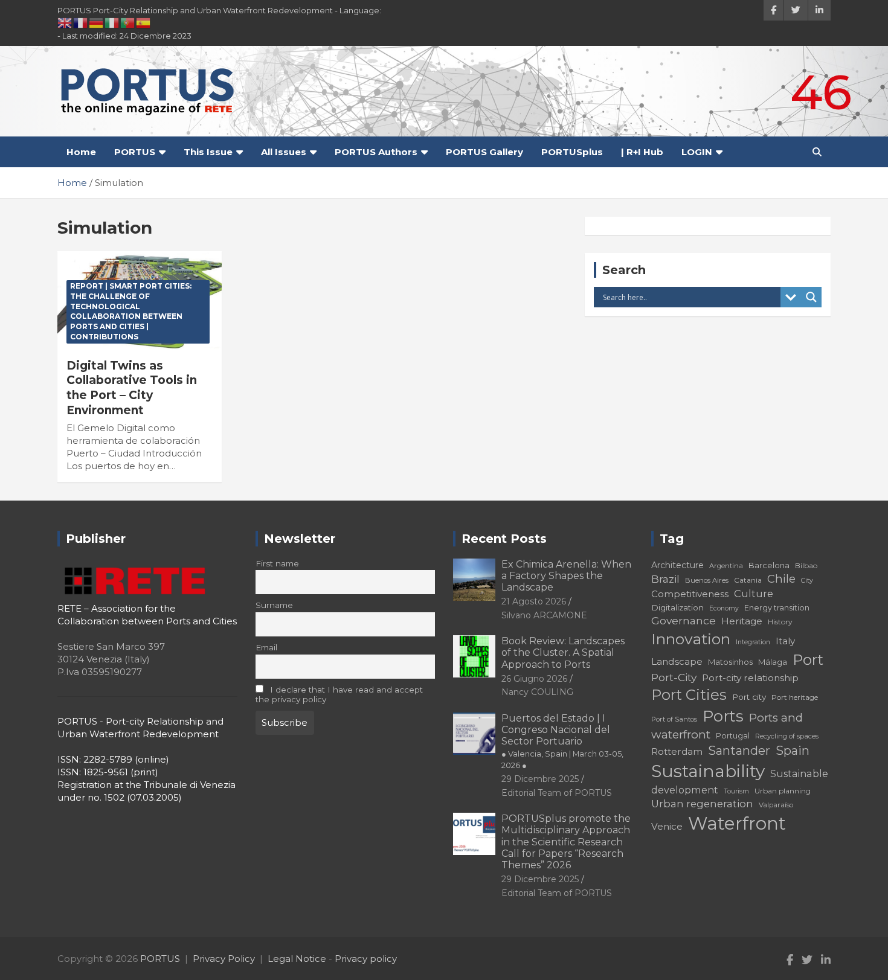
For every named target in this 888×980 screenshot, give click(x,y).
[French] (81, 22)
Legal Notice (297, 958)
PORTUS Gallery (484, 152)
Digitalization (677, 607)
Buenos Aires (707, 580)
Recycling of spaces (787, 736)
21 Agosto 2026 (533, 601)
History (780, 621)
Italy (785, 641)
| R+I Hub (642, 152)
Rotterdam (677, 751)
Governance (683, 620)
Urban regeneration (702, 804)
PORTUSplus (572, 152)
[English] (65, 22)
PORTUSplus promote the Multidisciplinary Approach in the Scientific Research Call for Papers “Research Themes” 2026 (566, 842)
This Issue (208, 152)
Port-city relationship (750, 678)
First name (277, 563)
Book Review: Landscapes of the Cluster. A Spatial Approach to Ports (563, 652)
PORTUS (134, 152)
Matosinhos (730, 662)
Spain (792, 750)
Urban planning (782, 790)
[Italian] (112, 22)
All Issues (283, 152)
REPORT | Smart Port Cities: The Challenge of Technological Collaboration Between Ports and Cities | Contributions (130, 311)
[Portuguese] (128, 22)
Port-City (674, 677)
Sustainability (708, 771)
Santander (739, 750)
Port (808, 659)
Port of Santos (674, 719)
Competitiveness (690, 594)
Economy (724, 608)
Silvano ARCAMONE (544, 615)
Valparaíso (776, 805)
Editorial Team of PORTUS (556, 792)
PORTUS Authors (376, 152)
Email (266, 647)
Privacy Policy (224, 958)
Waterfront (737, 823)
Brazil (665, 578)
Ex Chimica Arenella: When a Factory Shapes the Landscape (566, 576)
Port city (749, 697)
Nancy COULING (537, 692)
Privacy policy (366, 958)
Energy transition (776, 607)
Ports (723, 715)
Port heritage (794, 697)
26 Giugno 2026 (534, 678)
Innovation (690, 639)
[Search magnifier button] (811, 297)
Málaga (772, 662)
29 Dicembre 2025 (540, 778)
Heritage (741, 621)
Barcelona (769, 565)
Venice (667, 826)
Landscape (677, 661)
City (807, 580)
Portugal (733, 735)
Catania (748, 579)
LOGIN (696, 152)
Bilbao (806, 565)
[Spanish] (144, 22)
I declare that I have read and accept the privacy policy (339, 694)
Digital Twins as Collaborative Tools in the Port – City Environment (131, 388)
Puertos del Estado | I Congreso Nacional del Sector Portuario (562, 741)
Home (81, 152)
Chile (781, 579)
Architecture (677, 565)
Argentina (726, 566)
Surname (274, 605)
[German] (97, 22)
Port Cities (689, 694)
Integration (753, 642)
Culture (753, 594)
